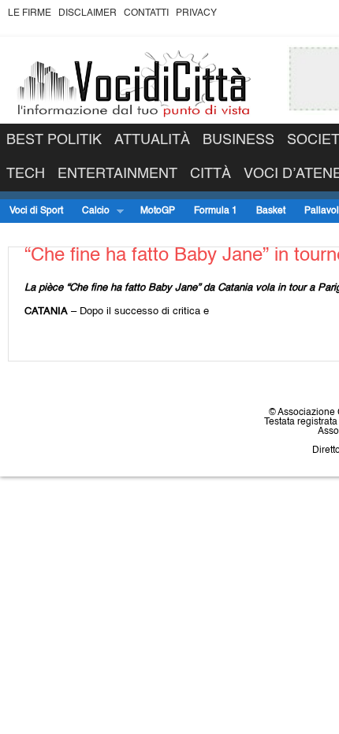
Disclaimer (87, 13)
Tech (25, 174)
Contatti (146, 13)
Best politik (54, 140)
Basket (270, 211)
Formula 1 (215, 211)
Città (210, 174)
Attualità (152, 140)
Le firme (29, 13)
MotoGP (157, 211)
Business (238, 140)
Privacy (196, 13)
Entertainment (117, 174)
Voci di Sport (36, 211)
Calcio (91, 211)
